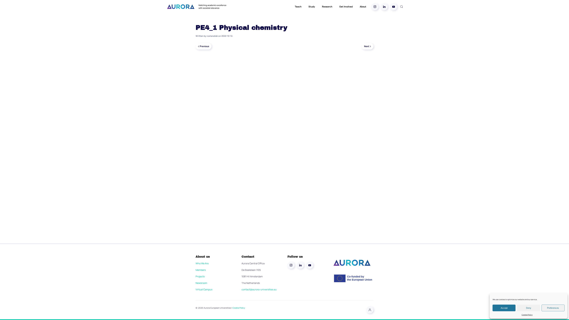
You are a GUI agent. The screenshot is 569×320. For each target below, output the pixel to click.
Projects (200, 276)
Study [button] (312, 6)
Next (366, 46)
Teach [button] (298, 6)
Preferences (553, 308)
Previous (204, 46)
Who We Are (202, 263)
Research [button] (327, 6)
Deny (528, 308)
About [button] (363, 6)
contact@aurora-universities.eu (259, 289)
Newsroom (201, 283)
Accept (504, 308)
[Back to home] (181, 6)
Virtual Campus (204, 289)
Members (201, 270)
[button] (401, 6)
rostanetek (212, 36)
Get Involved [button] (346, 6)
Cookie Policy (527, 314)
